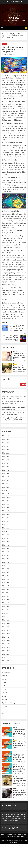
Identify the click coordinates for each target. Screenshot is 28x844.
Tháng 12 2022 (6, 565)
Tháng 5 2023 (5, 548)
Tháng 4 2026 (5, 443)
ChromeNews (23, 840)
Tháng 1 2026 (5, 449)
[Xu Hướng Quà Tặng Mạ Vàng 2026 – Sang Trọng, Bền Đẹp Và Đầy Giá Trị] (7, 780)
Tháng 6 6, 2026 (19, 749)
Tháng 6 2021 (5, 603)
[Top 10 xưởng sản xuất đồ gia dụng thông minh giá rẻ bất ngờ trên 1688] (7, 732)
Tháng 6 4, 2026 (19, 761)
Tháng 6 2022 (5, 576)
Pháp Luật (12, 837)
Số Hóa (14, 18)
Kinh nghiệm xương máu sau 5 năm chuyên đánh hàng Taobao (19, 744)
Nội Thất (4, 693)
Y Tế (3, 717)
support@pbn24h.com (14, 828)
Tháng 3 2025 (5, 473)
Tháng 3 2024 (5, 514)
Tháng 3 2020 (5, 644)
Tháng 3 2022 (5, 586)
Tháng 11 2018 (6, 657)
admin (4, 54)
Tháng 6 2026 (5, 436)
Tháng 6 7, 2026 (19, 737)
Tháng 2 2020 (5, 647)
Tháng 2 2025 (5, 477)
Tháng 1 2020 (5, 651)
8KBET (9, 76)
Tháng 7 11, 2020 (13, 54)
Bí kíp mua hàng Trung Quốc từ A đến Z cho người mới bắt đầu (18, 756)
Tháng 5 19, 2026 (19, 798)
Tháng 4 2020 (5, 640)
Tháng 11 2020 (6, 616)
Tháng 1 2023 (5, 562)
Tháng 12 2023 (6, 524)
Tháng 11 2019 (6, 654)
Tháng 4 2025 (5, 470)
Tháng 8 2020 (5, 627)
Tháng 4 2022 (5, 582)
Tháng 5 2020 (5, 637)
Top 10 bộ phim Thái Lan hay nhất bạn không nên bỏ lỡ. (19, 356)
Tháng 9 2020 (5, 623)
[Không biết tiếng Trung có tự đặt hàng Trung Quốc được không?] (7, 768)
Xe (2, 710)
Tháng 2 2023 (5, 559)
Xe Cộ (3, 713)
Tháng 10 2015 (6, 661)
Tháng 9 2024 (5, 494)
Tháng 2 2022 (5, 589)
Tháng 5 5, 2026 (19, 361)
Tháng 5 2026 (5, 439)
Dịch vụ (4, 679)
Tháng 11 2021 (6, 596)
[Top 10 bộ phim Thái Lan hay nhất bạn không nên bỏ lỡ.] (7, 356)
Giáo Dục (4, 689)
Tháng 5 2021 (5, 606)
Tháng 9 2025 (5, 456)
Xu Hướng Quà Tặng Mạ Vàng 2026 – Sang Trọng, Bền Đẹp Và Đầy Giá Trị (19, 781)
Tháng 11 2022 (6, 569)
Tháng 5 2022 (5, 579)
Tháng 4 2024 (5, 511)
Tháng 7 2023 (5, 541)
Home (3, 834)
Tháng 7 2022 (5, 572)
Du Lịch (4, 682)
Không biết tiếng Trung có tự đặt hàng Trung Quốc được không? (19, 768)
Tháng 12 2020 (6, 613)
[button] (2, 28)
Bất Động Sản (6, 672)
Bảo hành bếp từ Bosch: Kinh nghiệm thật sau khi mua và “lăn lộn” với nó (19, 793)
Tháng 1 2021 (5, 610)
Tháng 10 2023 (6, 531)
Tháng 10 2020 (6, 620)
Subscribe (26, 28)
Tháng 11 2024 (6, 487)
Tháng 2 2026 (5, 446)
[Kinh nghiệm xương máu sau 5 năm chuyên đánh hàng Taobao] (7, 744)
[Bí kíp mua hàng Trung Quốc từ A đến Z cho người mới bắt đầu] (7, 756)
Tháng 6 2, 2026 (19, 773)
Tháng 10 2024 (6, 490)
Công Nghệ (5, 676)
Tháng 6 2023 (5, 545)
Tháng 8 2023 (5, 538)
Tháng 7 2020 (5, 630)
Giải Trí (4, 44)
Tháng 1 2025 (5, 480)
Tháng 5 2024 (5, 507)
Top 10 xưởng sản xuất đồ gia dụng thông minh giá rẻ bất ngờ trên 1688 (14, 397)
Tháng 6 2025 (5, 463)
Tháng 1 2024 (5, 521)
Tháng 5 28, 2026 (19, 785)
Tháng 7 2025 (5, 460)
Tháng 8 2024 (5, 497)
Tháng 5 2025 (5, 466)
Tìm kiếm (6, 379)
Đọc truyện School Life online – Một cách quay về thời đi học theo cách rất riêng (19, 369)
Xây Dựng (4, 706)
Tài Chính (4, 696)
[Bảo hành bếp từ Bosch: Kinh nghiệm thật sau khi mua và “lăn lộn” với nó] (7, 793)
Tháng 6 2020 (5, 633)
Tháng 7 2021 (5, 599)
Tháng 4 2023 (5, 552)
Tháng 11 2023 (6, 528)
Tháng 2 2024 (5, 518)
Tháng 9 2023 (5, 535)
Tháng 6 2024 (5, 504)
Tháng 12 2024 (6, 484)
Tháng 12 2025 (6, 453)
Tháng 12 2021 (6, 593)
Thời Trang (5, 699)
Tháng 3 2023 (5, 555)
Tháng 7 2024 (5, 501)
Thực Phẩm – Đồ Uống (8, 703)
